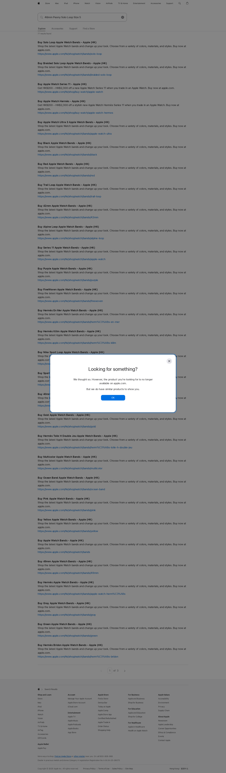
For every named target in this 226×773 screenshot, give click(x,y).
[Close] (169, 361)
